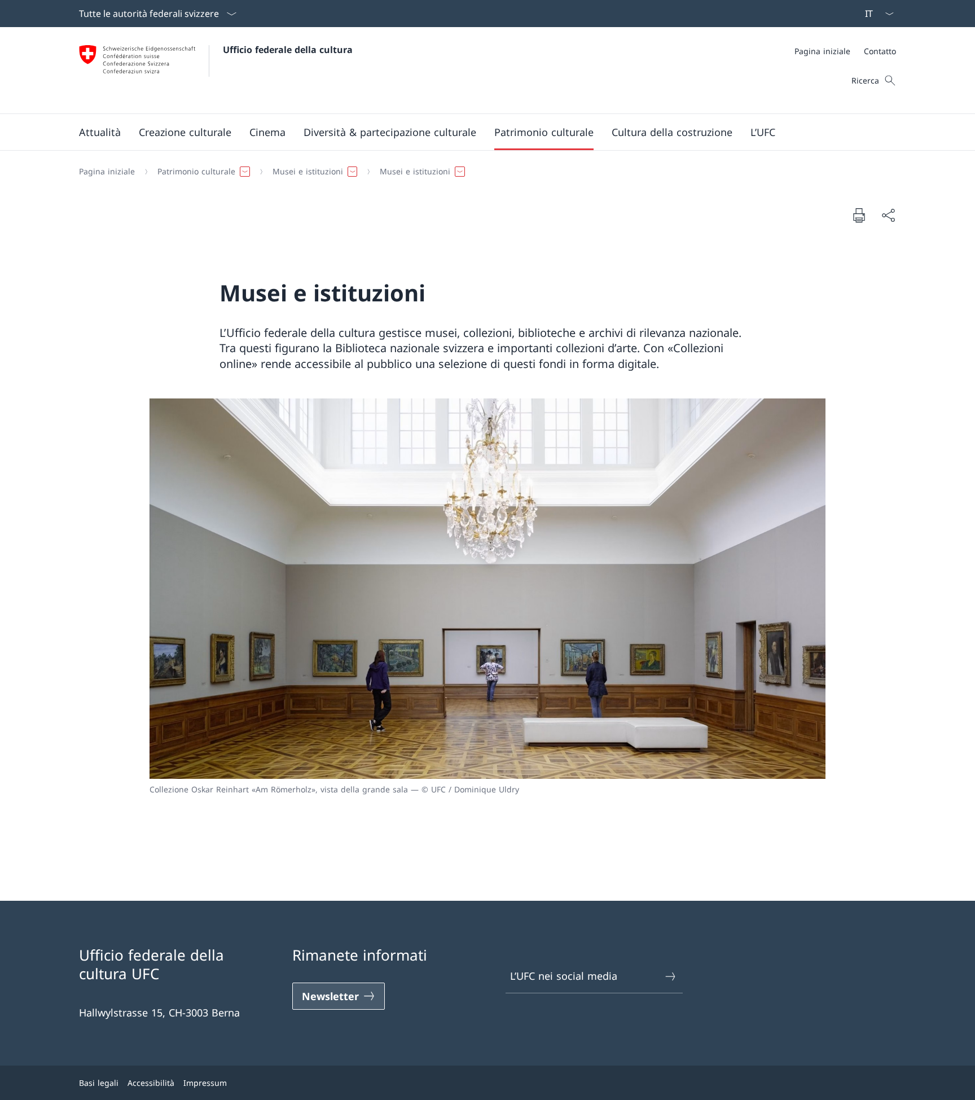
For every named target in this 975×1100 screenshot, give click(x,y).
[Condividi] (888, 215)
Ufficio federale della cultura (288, 49)
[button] (100, 132)
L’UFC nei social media (563, 976)
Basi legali (98, 1082)
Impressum (205, 1082)
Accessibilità (151, 1082)
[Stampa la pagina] (858, 215)
